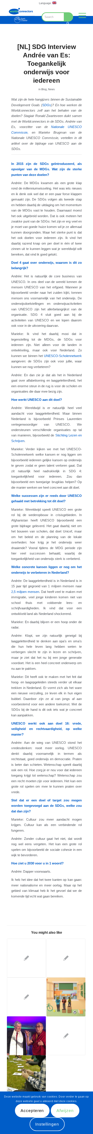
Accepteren (32, 1110)
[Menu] (80, 15)
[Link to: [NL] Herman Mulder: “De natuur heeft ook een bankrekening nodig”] (65, 958)
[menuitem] (47, 3)
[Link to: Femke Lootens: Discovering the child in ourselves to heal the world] (26, 1074)
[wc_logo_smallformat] (21, 15)
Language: (45, 3)
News (51, 89)
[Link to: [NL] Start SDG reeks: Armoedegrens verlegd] (26, 958)
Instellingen (47, 1124)
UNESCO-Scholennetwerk (63, 356)
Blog (44, 89)
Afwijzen (65, 1110)
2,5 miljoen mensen (25, 592)
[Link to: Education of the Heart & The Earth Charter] (26, 1035)
